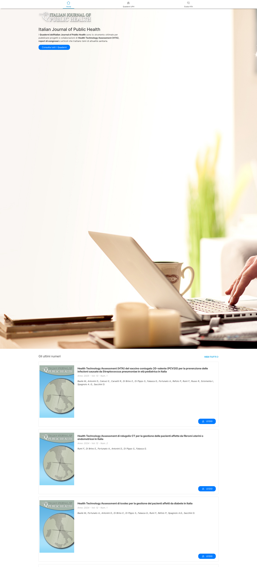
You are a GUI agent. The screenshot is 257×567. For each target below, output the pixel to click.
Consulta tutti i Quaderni (54, 47)
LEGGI (208, 421)
